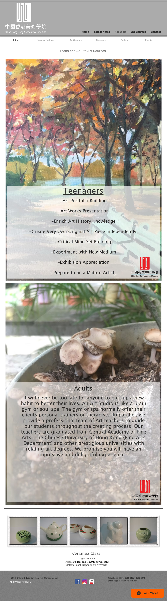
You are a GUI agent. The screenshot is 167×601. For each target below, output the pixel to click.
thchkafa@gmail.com (128, 581)
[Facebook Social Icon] (77, 581)
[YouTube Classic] (91, 581)
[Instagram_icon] (84, 581)
